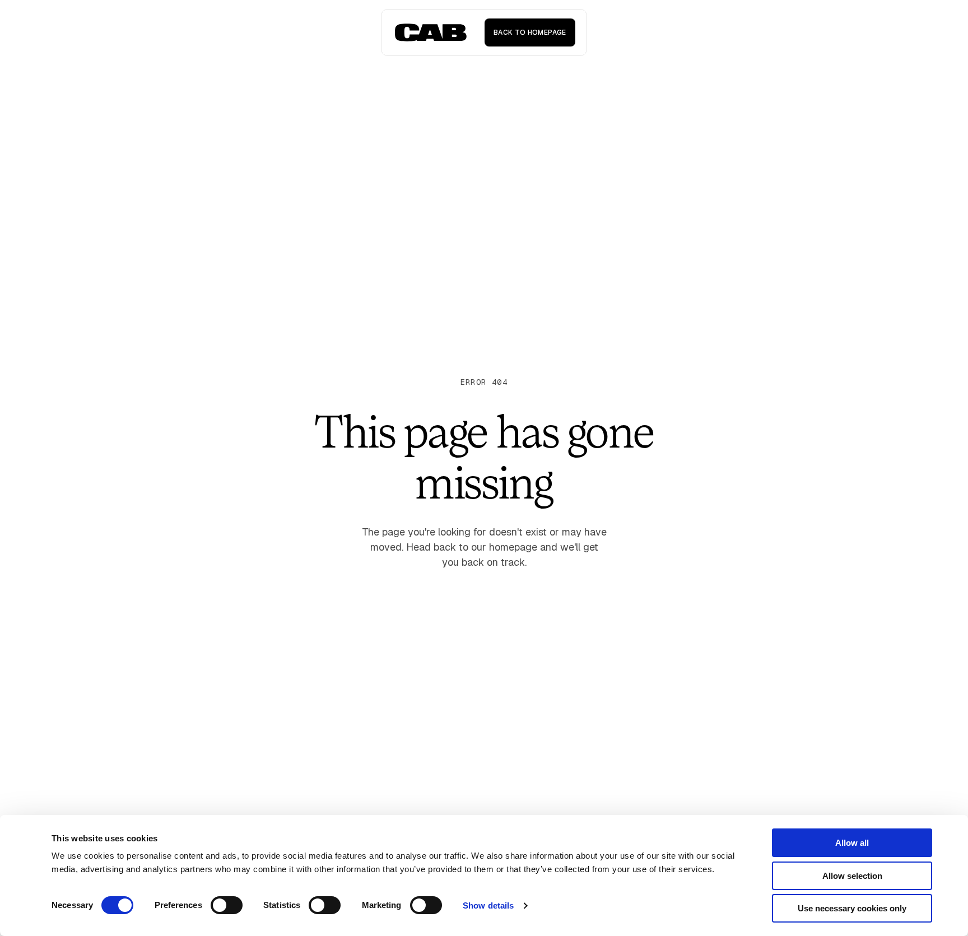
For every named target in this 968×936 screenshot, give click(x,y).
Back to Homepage (530, 32)
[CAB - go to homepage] (431, 32)
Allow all (852, 842)
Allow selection (852, 876)
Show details (488, 905)
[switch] (227, 905)
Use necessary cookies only (852, 908)
